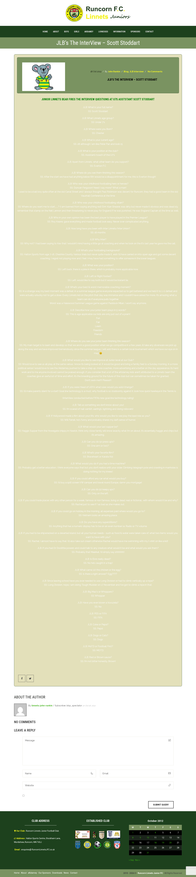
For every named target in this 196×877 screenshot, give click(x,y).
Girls (76, 31)
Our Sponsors (44, 873)
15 (133, 843)
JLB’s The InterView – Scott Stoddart (132, 79)
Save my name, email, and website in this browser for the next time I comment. (66, 795)
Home (45, 31)
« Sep (131, 860)
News (66, 873)
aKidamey (88, 31)
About (56, 31)
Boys (66, 31)
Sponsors (135, 31)
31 (148, 853)
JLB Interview (137, 71)
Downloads (57, 873)
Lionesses (103, 31)
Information (119, 31)
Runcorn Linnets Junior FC (150, 873)
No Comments (155, 71)
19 (163, 843)
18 (155, 843)
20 (170, 843)
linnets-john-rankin (42, 705)
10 (148, 837)
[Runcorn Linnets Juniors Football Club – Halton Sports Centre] (98, 13)
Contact (149, 31)
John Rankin (114, 71)
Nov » (137, 860)
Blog (126, 71)
